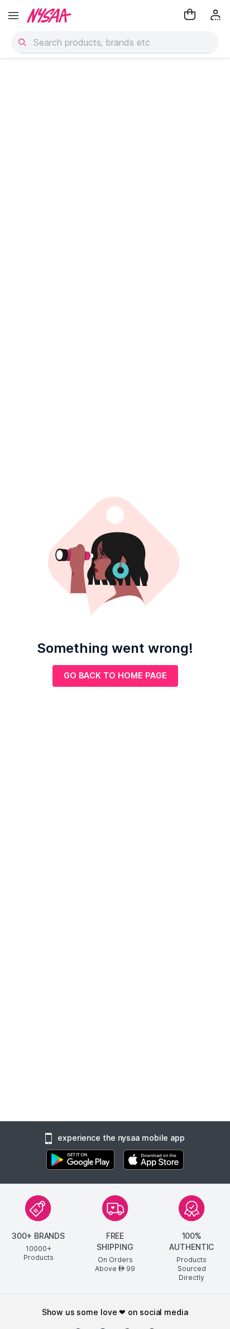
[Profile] (216, 15)
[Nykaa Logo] (49, 15)
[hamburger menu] (13, 15)
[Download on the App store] (153, 1161)
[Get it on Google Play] (80, 1161)
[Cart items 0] (189, 15)
